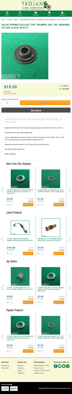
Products (36, 15)
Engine (16, 19)
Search (20, 15)
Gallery (20, 370)
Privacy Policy (38, 368)
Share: (61, 89)
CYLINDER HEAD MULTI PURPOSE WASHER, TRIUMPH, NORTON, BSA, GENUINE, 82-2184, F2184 (20, 191)
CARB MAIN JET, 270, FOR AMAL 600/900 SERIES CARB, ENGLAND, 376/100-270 (49, 239)
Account (62, 15)
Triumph (9, 19)
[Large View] (36, 56)
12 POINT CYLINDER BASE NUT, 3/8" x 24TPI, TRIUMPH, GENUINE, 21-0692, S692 (19, 288)
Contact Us (21, 373)
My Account (5, 365)
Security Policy (39, 373)
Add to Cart (45, 102)
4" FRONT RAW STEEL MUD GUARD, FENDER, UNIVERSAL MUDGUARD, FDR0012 (20, 239)
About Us (21, 365)
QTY (8, 204)
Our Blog (20, 368)
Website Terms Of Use (41, 365)
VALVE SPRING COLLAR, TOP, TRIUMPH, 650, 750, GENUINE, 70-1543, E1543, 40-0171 (45, 19)
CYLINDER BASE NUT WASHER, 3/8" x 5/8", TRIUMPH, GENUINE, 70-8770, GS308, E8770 (50, 191)
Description (36, 110)
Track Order (5, 368)
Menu (7, 15)
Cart (49, 15)
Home (3, 19)
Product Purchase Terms (42, 370)
